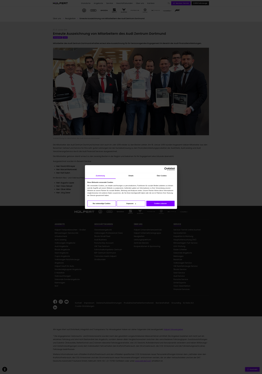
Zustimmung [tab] (100, 176)
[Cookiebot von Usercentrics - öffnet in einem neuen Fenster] (166, 169)
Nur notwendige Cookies (101, 203)
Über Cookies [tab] (162, 176)
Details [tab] (131, 176)
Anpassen (129, 203)
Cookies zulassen (160, 203)
